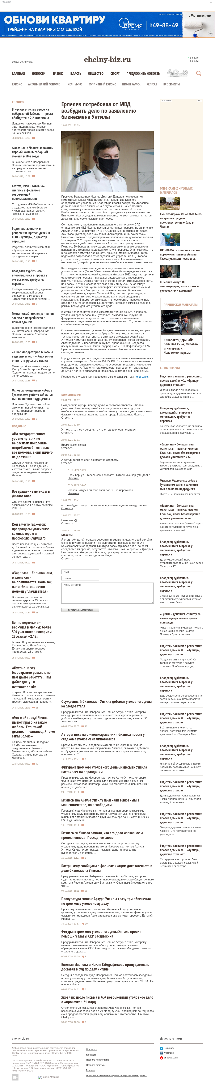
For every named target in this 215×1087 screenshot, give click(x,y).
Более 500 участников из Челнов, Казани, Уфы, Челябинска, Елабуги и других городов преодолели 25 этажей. (33, 647)
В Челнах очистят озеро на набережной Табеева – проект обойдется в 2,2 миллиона (32, 113)
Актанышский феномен (45, 84)
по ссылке (141, 376)
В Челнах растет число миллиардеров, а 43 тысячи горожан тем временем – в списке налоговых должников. (31, 602)
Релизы (152, 84)
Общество (96, 73)
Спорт (114, 73)
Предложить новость (143, 73)
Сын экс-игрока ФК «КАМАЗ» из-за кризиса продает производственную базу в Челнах (181, 220)
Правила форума (95, 1065)
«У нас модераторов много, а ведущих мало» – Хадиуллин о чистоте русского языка (32, 356)
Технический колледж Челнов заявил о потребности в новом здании (33, 317)
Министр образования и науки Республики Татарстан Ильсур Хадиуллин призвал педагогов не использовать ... (33, 371)
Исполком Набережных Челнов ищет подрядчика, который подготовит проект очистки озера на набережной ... (33, 128)
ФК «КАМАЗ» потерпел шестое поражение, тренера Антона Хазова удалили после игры (180, 254)
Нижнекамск (131, 84)
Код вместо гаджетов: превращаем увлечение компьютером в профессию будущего (30, 531)
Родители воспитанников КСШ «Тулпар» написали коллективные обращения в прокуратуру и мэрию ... (31, 251)
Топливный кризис (102, 84)
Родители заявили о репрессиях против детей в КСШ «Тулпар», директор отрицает (31, 235)
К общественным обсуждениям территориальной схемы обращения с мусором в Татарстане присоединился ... (32, 294)
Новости (39, 73)
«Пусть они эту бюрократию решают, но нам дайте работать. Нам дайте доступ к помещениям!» (31, 677)
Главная (18, 73)
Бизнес (57, 73)
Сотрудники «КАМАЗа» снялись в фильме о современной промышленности (28, 192)
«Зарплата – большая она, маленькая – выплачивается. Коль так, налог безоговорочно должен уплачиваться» (32, 582)
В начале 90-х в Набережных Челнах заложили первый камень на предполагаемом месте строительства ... (33, 166)
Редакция (91, 1054)
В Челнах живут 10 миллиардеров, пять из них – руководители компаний (179, 286)
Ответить (67, 417)
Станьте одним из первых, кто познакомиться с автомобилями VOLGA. (32, 505)
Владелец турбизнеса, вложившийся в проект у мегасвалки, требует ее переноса (29, 277)
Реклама (90, 1070)
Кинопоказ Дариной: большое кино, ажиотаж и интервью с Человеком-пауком (181, 346)
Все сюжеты (171, 84)
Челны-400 (75, 84)
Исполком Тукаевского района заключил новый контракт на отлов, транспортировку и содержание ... (31, 409)
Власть (75, 73)
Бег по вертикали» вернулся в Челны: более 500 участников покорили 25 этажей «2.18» (32, 629)
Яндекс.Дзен (171, 1057)
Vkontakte (169, 1053)
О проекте (91, 1049)
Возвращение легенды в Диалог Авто (31, 493)
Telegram (169, 1048)
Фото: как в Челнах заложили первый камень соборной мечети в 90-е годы (33, 151)
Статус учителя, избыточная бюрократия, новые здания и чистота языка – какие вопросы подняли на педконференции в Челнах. (32, 469)
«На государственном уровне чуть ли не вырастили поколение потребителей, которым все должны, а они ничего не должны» (32, 445)
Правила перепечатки (97, 1059)
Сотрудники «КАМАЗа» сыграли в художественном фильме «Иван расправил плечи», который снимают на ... (32, 209)
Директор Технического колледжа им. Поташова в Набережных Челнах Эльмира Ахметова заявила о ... (33, 332)
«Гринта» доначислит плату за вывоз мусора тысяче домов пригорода (180, 618)
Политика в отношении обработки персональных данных (116, 1075)
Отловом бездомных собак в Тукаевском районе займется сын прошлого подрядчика (32, 394)
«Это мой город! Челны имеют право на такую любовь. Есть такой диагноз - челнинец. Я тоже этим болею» (33, 727)
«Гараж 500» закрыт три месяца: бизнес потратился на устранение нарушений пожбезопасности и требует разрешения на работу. (33, 697)
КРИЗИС (17, 84)
